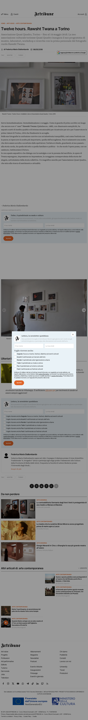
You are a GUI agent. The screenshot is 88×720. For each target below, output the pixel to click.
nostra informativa (43, 374)
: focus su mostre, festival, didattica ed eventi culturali (38, 354)
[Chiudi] (73, 334)
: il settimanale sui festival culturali (30, 369)
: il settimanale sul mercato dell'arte (31, 357)
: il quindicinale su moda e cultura (30, 363)
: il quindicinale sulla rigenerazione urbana (33, 360)
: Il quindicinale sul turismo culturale (30, 366)
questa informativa (56, 376)
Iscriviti (19, 383)
